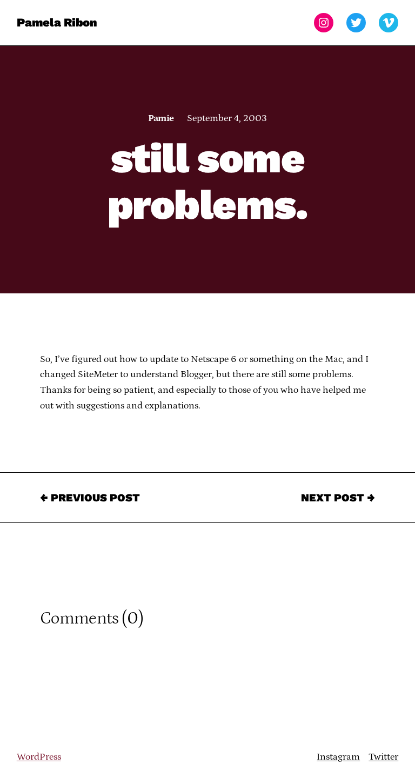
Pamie (160, 118)
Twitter (383, 757)
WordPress (39, 757)
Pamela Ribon (57, 22)
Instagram (338, 757)
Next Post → (338, 497)
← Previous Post (90, 497)
